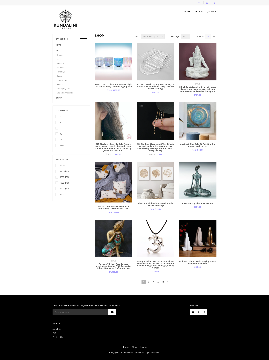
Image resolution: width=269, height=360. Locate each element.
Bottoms (60, 67)
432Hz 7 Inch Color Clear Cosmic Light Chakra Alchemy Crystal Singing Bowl (113, 85)
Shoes (59, 76)
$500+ (62, 194)
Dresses (60, 55)
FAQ (54, 333)
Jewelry (59, 84)
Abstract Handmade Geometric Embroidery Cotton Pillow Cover (113, 207)
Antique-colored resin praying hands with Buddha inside (197, 262)
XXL (61, 139)
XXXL (62, 145)
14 (163, 281)
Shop (198, 11)
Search (56, 323)
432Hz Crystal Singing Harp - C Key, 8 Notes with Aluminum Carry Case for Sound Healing (155, 86)
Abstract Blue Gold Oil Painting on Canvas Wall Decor (197, 145)
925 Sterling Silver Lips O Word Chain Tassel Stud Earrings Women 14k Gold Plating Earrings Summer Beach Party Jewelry (155, 147)
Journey (211, 11)
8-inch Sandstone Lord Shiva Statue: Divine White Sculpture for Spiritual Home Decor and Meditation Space (197, 89)
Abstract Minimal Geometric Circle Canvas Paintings (155, 204)
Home (187, 11)
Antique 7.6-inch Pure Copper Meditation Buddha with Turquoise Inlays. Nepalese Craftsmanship (113, 266)
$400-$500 (64, 188)
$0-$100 (63, 165)
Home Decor (62, 80)
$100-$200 (64, 171)
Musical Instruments (65, 93)
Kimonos (60, 63)
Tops (59, 59)
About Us (57, 329)
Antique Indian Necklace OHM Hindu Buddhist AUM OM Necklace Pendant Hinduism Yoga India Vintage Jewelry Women (155, 264)
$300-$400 (64, 182)
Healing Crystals (63, 88)
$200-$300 (64, 177)
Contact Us (58, 337)
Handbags (61, 72)
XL (61, 133)
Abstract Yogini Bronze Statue (197, 203)
